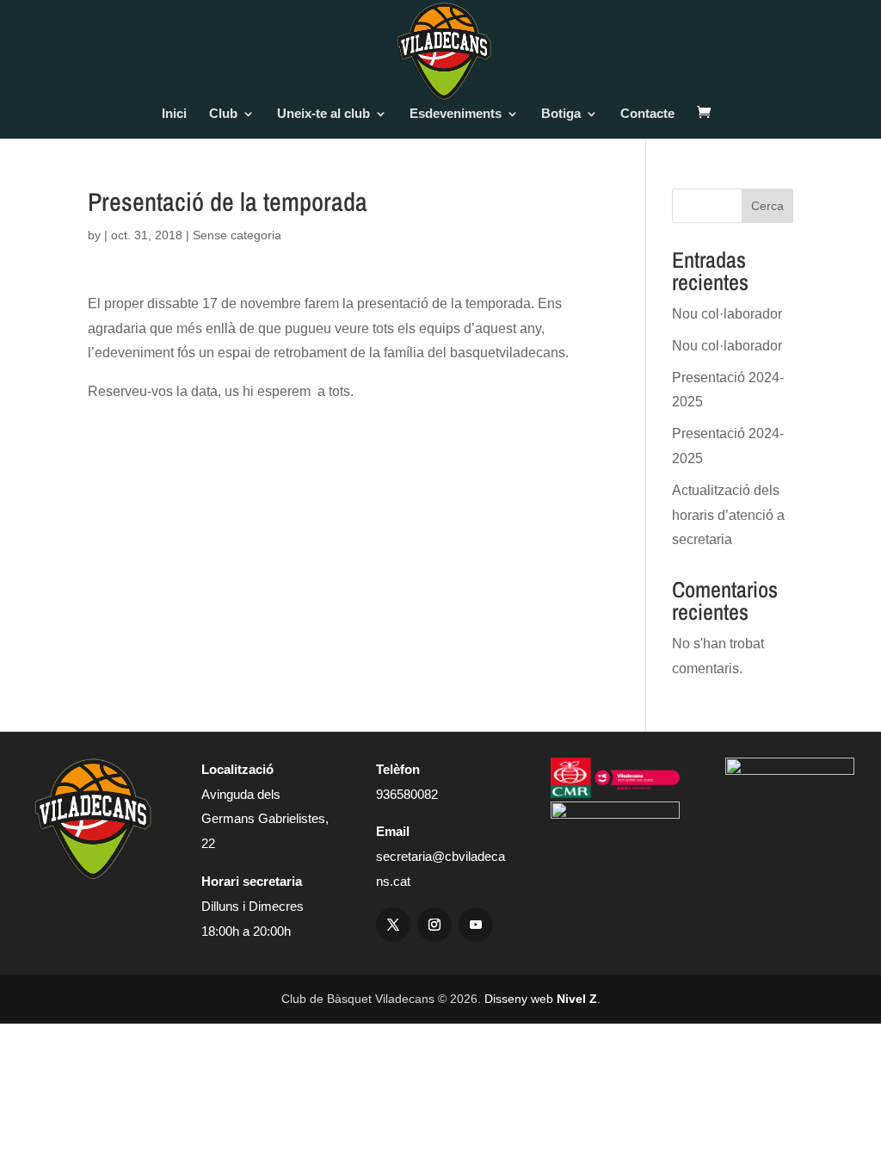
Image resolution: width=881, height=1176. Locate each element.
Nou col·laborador (727, 313)
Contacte (647, 114)
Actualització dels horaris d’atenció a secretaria (728, 515)
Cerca (767, 206)
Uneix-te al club (323, 114)
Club (223, 114)
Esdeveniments (456, 114)
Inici (174, 114)
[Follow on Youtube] (476, 924)
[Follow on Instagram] (434, 924)
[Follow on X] (393, 924)
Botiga (561, 114)
